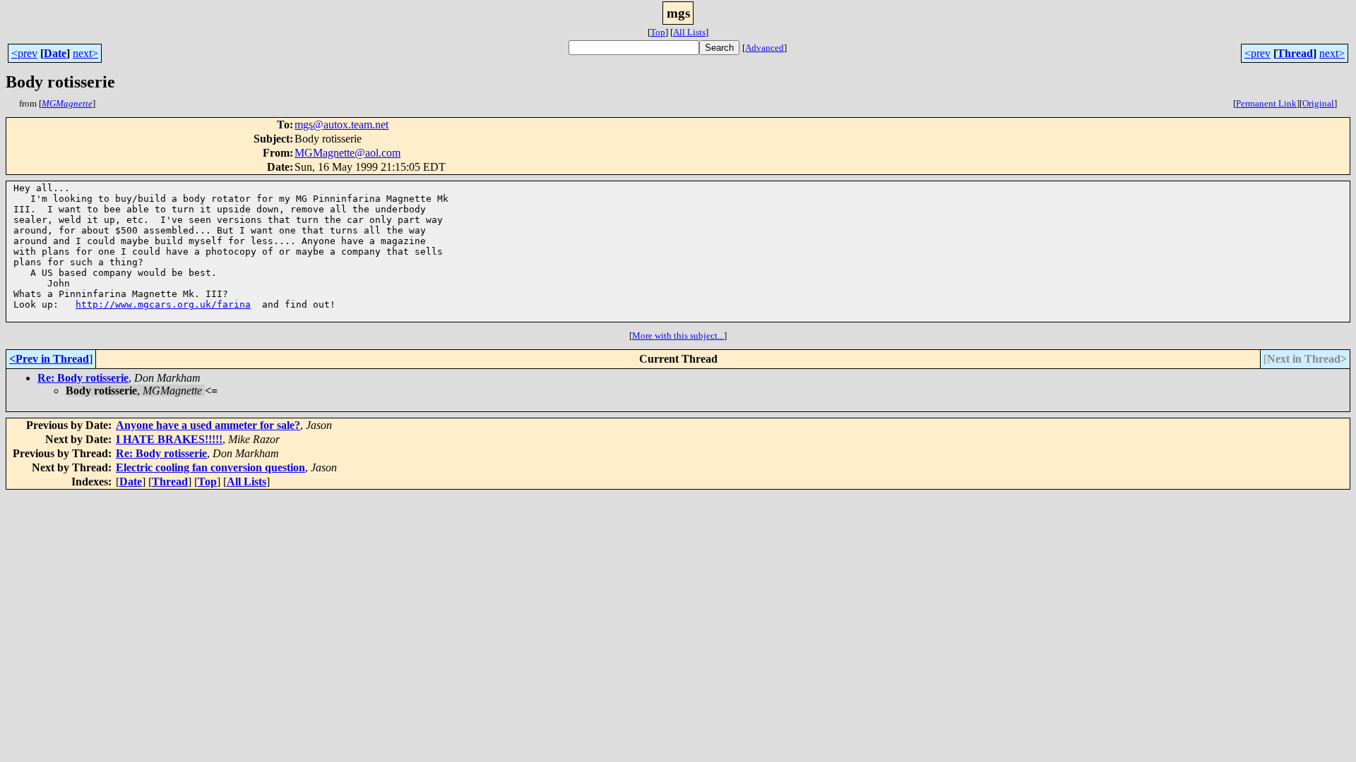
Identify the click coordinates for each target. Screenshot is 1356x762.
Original (1318, 103)
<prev (24, 53)
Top (657, 32)
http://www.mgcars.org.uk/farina (163, 304)
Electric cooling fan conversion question (210, 467)
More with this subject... (678, 335)
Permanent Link (1266, 103)
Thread (1295, 53)
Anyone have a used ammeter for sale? (208, 425)
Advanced (764, 47)
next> (85, 53)
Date (55, 53)
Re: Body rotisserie (83, 378)
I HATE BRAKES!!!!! (169, 439)
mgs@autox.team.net (341, 125)
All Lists (689, 32)
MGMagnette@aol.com (347, 153)
